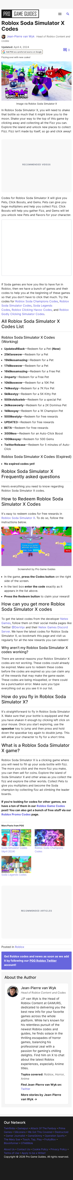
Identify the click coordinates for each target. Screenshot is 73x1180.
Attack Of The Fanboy (43, 1128)
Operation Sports (54, 1135)
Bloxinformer (11, 1143)
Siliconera (20, 1131)
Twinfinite (9, 1128)
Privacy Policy (58, 1149)
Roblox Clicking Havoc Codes (32, 309)
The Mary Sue (12, 1139)
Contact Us (23, 1149)
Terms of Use (11, 1152)
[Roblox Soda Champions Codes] (49, 837)
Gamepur (22, 1128)
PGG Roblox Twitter (43, 960)
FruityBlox (50, 1139)
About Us (9, 1149)
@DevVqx (18, 627)
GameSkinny (35, 1135)
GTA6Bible (27, 1143)
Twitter (25, 1089)
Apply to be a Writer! (34, 1152)
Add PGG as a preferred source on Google (24, 52)
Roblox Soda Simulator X (18, 518)
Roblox (19, 947)
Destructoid (61, 1131)
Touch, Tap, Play (32, 1139)
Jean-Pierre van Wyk (21, 36)
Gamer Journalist (15, 1135)
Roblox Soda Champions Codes (36, 301)
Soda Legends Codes (13, 874)
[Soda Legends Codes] (16, 864)
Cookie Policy (40, 1149)
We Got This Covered (40, 1131)
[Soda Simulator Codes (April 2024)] (16, 837)
